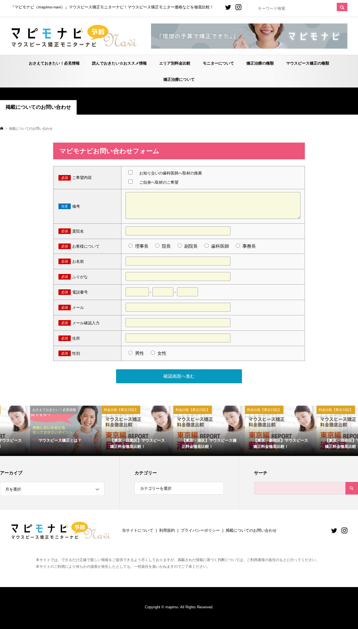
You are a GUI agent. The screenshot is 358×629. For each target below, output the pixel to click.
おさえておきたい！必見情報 (54, 63)
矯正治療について (179, 79)
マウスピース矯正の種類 (307, 63)
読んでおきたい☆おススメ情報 (119, 63)
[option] (36, 431)
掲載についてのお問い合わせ (251, 530)
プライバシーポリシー (200, 530)
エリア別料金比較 (174, 63)
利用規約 (167, 530)
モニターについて (218, 63)
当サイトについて (137, 530)
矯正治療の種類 (260, 63)
